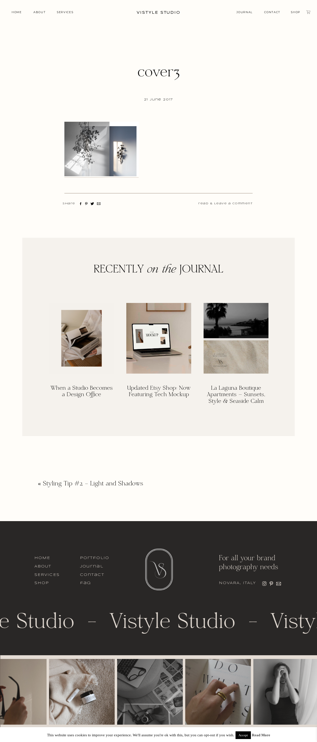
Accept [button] (243, 735)
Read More (261, 735)
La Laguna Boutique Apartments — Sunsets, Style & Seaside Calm (236, 395)
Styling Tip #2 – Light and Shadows (93, 484)
